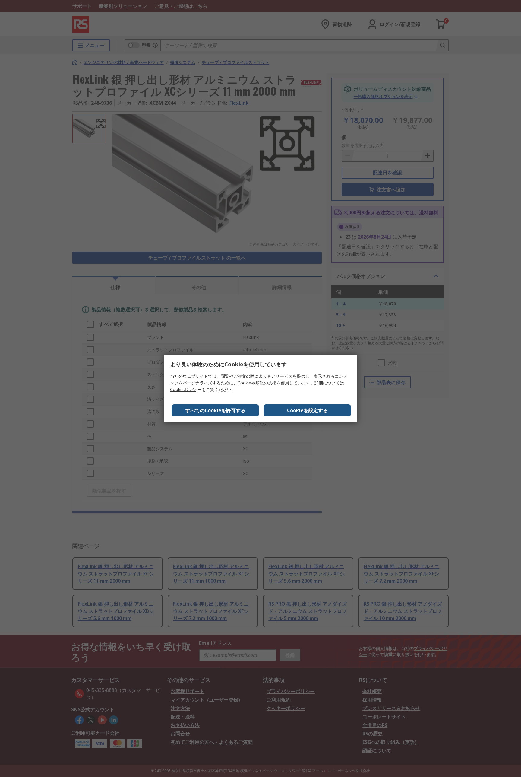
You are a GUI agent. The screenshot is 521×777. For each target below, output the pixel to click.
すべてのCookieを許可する (215, 410)
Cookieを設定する (307, 410)
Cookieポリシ (183, 389)
